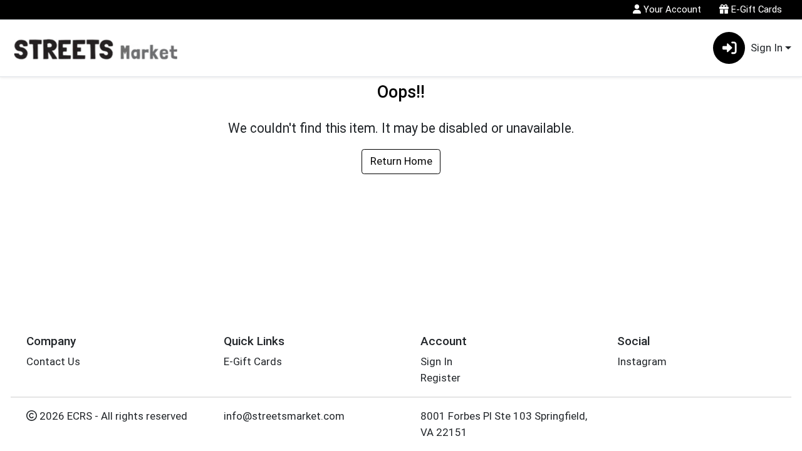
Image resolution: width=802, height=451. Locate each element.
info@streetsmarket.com (284, 416)
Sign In (436, 361)
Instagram (642, 361)
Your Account (671, 9)
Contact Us (53, 361)
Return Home (401, 161)
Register (440, 377)
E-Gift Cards (755, 9)
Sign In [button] (767, 47)
